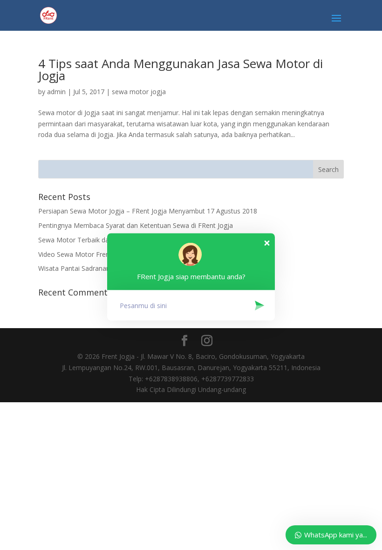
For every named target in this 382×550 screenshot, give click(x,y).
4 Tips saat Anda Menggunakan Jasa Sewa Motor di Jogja (180, 69)
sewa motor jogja (139, 91)
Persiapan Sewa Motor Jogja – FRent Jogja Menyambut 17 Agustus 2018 (147, 210)
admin (56, 91)
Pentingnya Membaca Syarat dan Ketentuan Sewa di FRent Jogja (135, 225)
